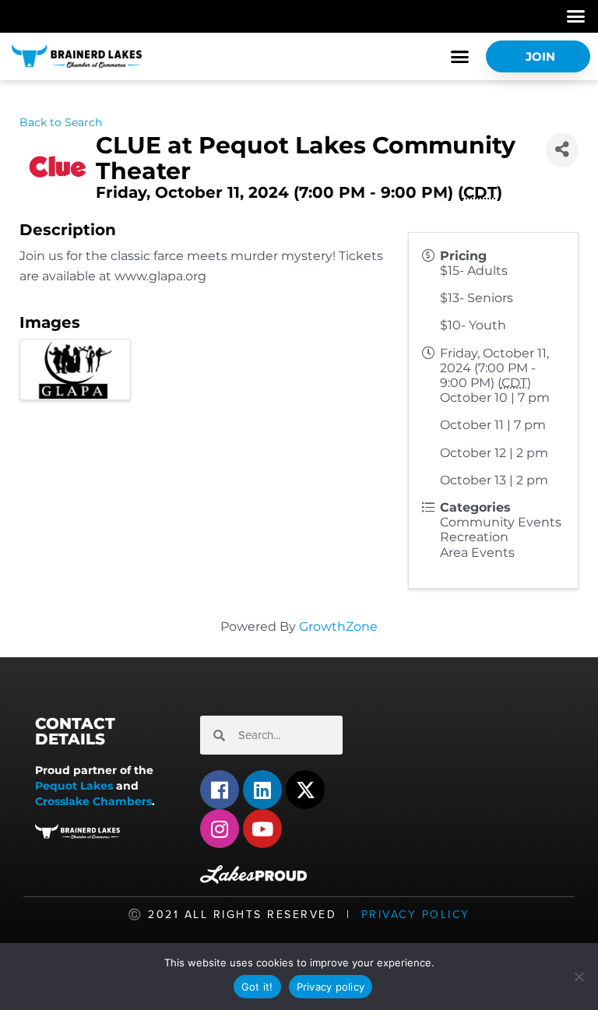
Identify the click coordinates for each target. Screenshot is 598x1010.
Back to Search (60, 122)
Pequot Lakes (74, 786)
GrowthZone (338, 626)
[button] (576, 16)
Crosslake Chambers (93, 801)
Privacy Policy (415, 914)
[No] (578, 976)
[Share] (562, 149)
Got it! (257, 986)
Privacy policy (331, 986)
